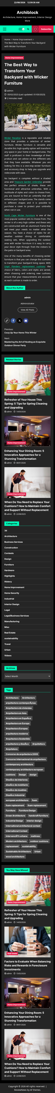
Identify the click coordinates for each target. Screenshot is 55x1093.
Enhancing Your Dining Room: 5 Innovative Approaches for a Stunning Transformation (24, 454)
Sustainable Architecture (18, 851)
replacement (12, 846)
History (8, 581)
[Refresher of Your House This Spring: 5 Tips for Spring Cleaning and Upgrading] (27, 380)
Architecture (10, 536)
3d (5, 530)
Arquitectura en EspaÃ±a (18, 718)
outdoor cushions (39, 841)
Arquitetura (11, 749)
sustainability (11, 638)
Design (7, 559)
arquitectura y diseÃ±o (17, 744)
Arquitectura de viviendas (19, 708)
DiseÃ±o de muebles (16, 790)
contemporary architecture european (24, 769)
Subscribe (46, 29)
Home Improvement (14, 57)
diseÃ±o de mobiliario (17, 785)
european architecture (17, 800)
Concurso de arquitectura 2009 (22, 754)
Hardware (9, 570)
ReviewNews (20, 1089)
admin (10, 90)
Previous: (20, 331)
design (33, 774)
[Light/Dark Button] (21, 29)
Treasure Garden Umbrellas (28, 181)
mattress (35, 836)
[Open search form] (28, 29)
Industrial (9, 598)
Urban (7, 650)
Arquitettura (38, 744)
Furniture (9, 564)
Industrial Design (14, 820)
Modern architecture (16, 841)
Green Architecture (15, 815)
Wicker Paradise (12, 138)
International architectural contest (23, 826)
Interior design (34, 820)
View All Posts (27, 309)
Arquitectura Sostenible (18, 738)
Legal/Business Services (16, 615)
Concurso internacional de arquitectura (26, 759)
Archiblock (27, 12)
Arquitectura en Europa (17, 723)
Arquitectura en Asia (16, 713)
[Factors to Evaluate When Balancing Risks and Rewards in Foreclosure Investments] (27, 942)
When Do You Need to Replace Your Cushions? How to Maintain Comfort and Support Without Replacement (27, 506)
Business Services (13, 542)
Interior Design (11, 604)
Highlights (9, 576)
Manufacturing (11, 621)
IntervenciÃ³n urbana (16, 836)
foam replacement (15, 805)
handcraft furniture (38, 815)
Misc (6, 627)
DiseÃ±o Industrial (15, 795)
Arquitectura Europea (17, 728)
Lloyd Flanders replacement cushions (24, 266)
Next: (24, 342)
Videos (7, 655)
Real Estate (9, 632)
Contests (9, 553)
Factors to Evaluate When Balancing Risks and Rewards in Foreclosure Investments (27, 965)
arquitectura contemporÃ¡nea (21, 703)
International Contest (16, 831)
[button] (4, 29)
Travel (7, 644)
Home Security (11, 593)
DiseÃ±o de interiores (17, 779)
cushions (10, 774)
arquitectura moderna (17, 733)
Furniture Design (27, 810)
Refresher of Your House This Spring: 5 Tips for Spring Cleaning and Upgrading (25, 403)
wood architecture (15, 856)
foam (34, 800)
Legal (7, 610)
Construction (11, 547)
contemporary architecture (19, 764)
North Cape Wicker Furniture (19, 215)
